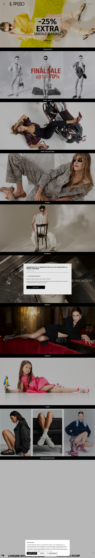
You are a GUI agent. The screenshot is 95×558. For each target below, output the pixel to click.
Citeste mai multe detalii (46, 551)
